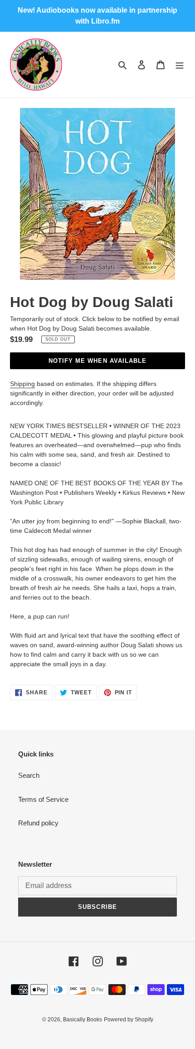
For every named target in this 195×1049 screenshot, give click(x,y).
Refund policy (38, 823)
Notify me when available (97, 360)
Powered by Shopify (128, 1019)
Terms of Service (43, 799)
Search (28, 775)
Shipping (22, 383)
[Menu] (179, 64)
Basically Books (82, 1019)
